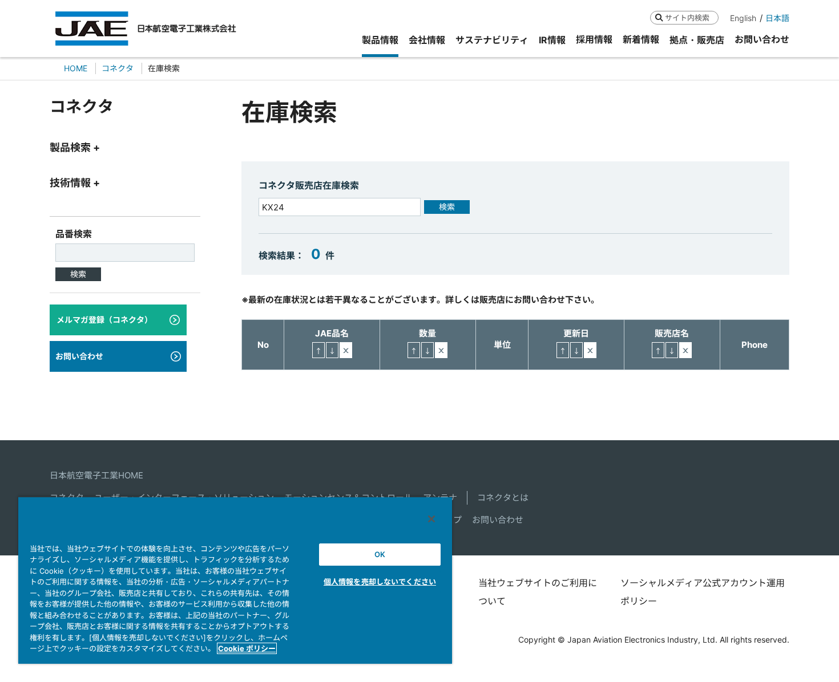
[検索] (659, 17)
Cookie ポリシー (247, 648)
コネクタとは (503, 497)
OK (379, 554)
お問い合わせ (497, 519)
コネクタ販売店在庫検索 (309, 185)
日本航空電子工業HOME (96, 475)
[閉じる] (431, 518)
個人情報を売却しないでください (380, 581)
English (743, 18)
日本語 (777, 18)
